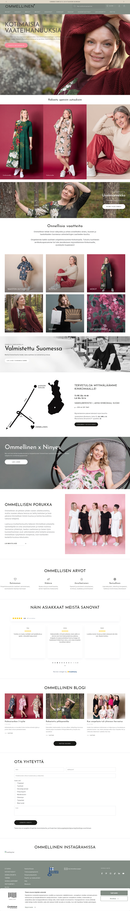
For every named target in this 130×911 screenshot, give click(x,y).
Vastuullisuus (29, 869)
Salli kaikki (114, 893)
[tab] (53, 663)
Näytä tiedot (29, 907)
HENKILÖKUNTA (10, 875)
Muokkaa (113, 898)
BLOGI (7, 887)
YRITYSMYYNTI (10, 884)
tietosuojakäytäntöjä (64, 828)
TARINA (7, 878)
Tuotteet (20, 786)
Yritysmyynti (21, 792)
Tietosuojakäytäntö (31, 872)
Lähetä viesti (26, 822)
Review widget (59, 672)
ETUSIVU (8, 869)
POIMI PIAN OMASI (113, 206)
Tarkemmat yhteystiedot (86, 424)
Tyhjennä (102, 6)
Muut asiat (20, 803)
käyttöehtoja (78, 828)
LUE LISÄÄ (16, 462)
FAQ (25, 881)
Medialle (27, 884)
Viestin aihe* (17, 780)
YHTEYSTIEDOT (10, 872)
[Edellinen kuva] (6, 1)
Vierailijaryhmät (22, 789)
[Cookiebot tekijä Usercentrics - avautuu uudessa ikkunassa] (12, 907)
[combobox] (88, 6)
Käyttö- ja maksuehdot (32, 878)
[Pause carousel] (65, 666)
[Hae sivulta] (75, 6)
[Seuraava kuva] (123, 1)
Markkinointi (21, 795)
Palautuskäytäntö (30, 875)
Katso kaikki (65, 743)
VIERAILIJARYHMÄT (11, 881)
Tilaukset (20, 783)
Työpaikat (20, 800)
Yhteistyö (20, 797)
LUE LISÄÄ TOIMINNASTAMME (17, 360)
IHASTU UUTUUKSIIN (16, 45)
